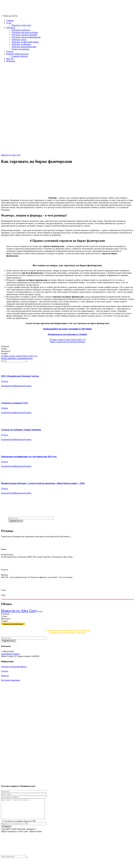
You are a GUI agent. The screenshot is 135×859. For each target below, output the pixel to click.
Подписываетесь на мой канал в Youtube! (67, 334)
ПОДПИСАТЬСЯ (15, 521)
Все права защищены (10, 680)
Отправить (6, 826)
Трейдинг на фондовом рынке (25, 42)
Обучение (10, 27)
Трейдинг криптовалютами (24, 47)
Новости (5, 675)
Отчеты (9, 51)
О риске (4, 671)
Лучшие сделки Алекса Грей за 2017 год (67, 339)
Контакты (10, 61)
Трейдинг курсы (19, 39)
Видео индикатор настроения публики (67, 342)
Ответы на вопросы (20, 49)
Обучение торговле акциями (24, 35)
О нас (8, 23)
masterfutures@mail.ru (10, 654)
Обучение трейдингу (21, 30)
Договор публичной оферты (13, 666)
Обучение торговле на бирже (25, 32)
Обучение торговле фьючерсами (26, 37)
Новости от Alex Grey (21, 25)
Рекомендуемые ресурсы (17, 54)
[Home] (67, 152)
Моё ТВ (9, 58)
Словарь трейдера (20, 56)
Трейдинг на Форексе (21, 44)
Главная (9, 20)
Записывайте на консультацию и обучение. (67, 328)
